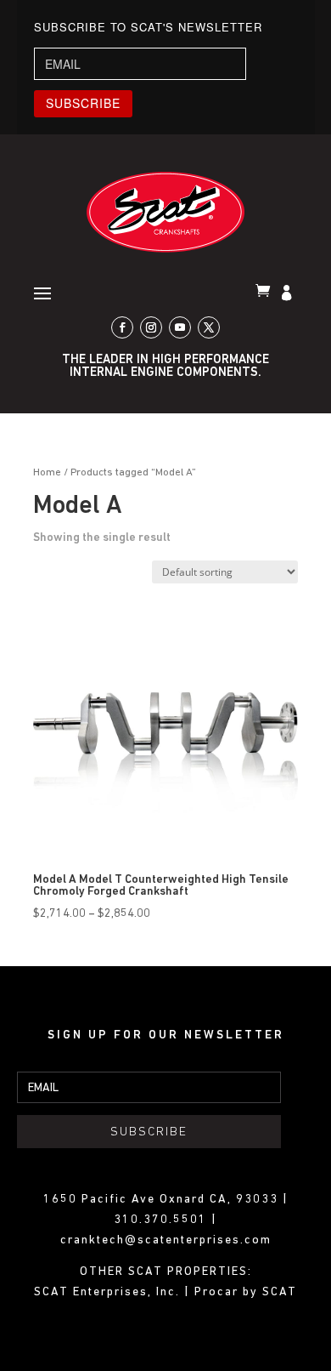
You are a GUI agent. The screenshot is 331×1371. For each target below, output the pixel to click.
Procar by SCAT (245, 1292)
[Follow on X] (209, 327)
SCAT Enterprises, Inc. (109, 1292)
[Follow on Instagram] (151, 327)
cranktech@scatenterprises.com (166, 1240)
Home (47, 472)
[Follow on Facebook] (122, 327)
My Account (288, 294)
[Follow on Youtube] (180, 327)
